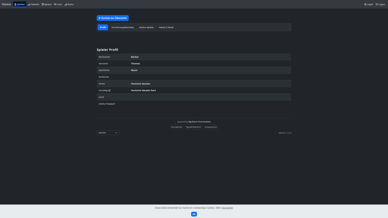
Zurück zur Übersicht (114, 18)
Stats (70, 4)
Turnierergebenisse (122, 27)
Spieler (20, 4)
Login (381, 4)
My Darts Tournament (200, 121)
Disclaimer (176, 126)
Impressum (211, 126)
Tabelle (34, 4)
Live (59, 4)
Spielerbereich (193, 126)
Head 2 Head (166, 27)
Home (6, 4)
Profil (103, 27)
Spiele (48, 4)
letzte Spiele (146, 27)
